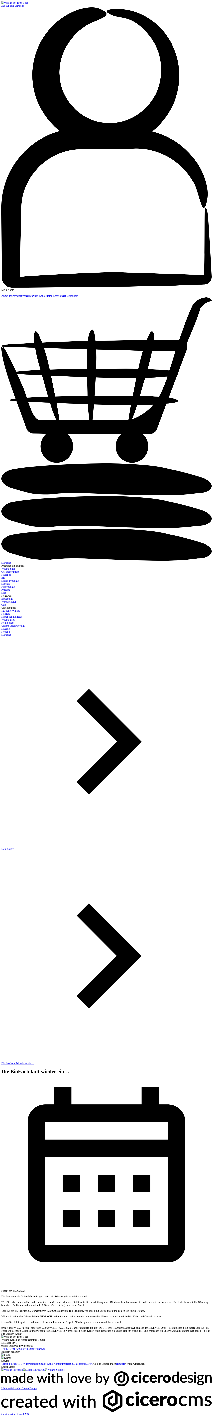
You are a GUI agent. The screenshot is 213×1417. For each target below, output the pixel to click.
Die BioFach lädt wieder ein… (17, 1063)
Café (3, 604)
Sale (3, 592)
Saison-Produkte (10, 580)
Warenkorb (72, 295)
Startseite (6, 562)
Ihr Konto (48, 1363)
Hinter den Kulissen (11, 616)
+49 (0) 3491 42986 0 (12, 1348)
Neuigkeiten (7, 622)
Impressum (68, 1363)
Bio (3, 577)
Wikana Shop (8, 568)
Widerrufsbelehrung (32, 1363)
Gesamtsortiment (10, 571)
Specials (5, 583)
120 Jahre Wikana (10, 610)
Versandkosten (9, 1363)
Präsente (5, 589)
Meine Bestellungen (56, 295)
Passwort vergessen (22, 295)
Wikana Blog (8, 619)
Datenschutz (80, 1363)
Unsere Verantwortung (13, 625)
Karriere (5, 613)
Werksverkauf (8, 601)
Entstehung (7, 598)
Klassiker (6, 574)
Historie (5, 628)
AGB (19, 1363)
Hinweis (120, 1363)
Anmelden (6, 295)
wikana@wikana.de (34, 1348)
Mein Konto (39, 295)
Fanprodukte (8, 586)
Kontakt (5, 631)
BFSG (90, 1363)
